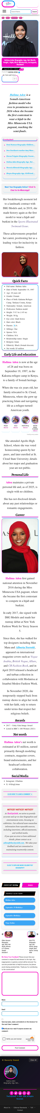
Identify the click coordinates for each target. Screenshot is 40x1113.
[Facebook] (12, 1093)
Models (21, 17)
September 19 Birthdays (14, 907)
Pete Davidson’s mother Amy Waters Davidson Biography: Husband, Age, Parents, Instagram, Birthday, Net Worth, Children (20, 150)
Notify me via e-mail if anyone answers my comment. (16, 1030)
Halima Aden (18, 95)
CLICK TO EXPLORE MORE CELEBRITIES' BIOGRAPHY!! (20, 866)
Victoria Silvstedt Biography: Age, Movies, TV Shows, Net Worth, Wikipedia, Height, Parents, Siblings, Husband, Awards (20, 167)
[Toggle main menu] (4, 12)
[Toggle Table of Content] (13, 79)
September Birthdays (13, 915)
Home (3, 17)
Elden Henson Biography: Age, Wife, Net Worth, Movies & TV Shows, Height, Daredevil (6, 946)
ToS (31, 1107)
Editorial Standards (20, 1107)
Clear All (33, 1060)
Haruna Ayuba (13, 72)
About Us (7, 1107)
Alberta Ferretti (25, 647)
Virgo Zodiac (10, 923)
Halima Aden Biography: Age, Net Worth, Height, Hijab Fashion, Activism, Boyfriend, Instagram (20, 162)
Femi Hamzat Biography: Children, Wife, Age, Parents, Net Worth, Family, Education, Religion (20, 144)
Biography (7, 17)
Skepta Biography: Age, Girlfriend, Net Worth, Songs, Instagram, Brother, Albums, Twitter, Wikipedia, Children (20, 173)
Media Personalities (14, 17)
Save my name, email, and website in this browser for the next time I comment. (20, 1023)
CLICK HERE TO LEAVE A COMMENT (19, 794)
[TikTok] (28, 1093)
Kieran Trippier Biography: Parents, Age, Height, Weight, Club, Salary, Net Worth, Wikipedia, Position (20, 156)
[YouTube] (20, 1093)
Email (3, 1009)
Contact (20, 1110)
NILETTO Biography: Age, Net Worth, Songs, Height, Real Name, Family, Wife (33, 946)
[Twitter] (16, 1093)
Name (3, 1000)
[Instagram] (24, 1093)
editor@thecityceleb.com (13, 843)
